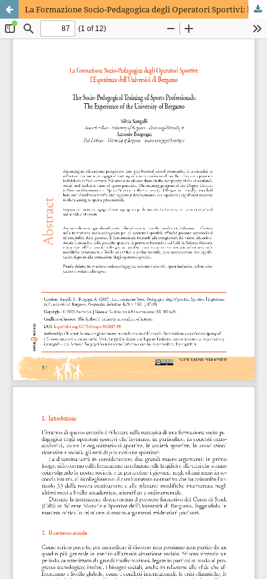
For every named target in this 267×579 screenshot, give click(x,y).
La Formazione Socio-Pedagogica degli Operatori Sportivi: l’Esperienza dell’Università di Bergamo (146, 9)
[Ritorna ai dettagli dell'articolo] (9, 9)
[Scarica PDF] (257, 9)
